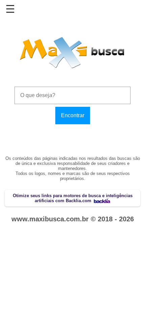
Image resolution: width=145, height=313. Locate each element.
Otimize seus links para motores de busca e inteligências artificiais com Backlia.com (73, 198)
